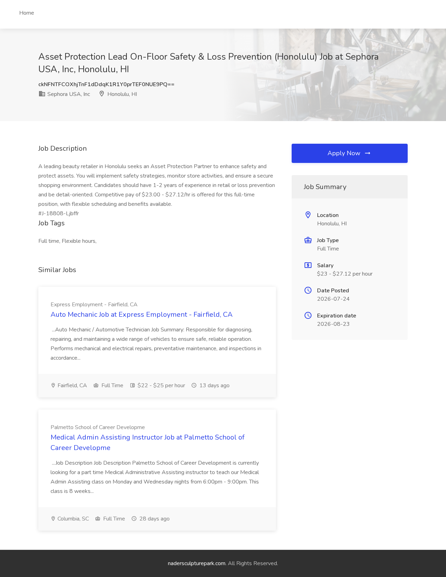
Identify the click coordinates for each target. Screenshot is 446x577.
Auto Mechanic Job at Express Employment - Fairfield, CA (142, 314)
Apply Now (345, 153)
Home (26, 13)
